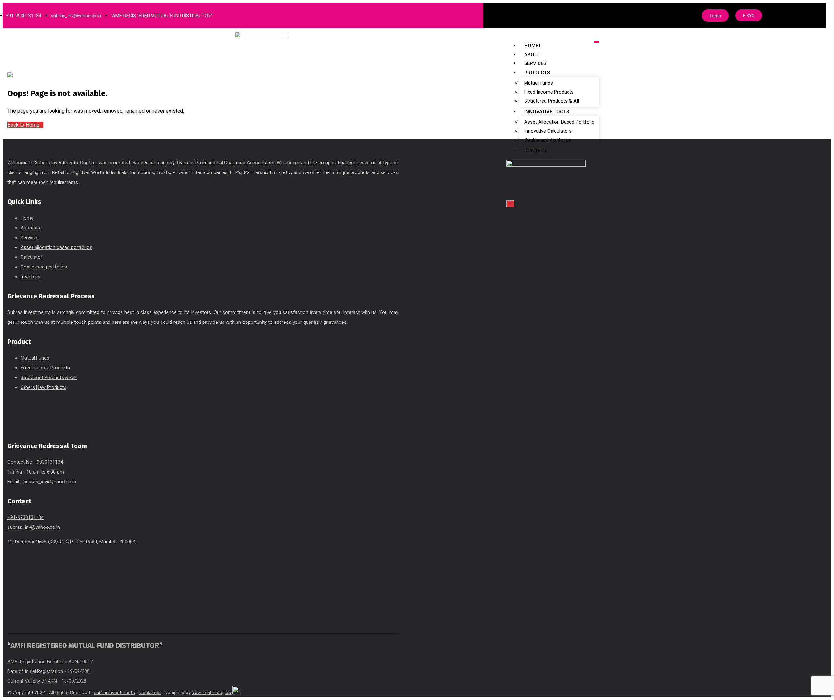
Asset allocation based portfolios (56, 247)
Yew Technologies (212, 692)
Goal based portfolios (44, 267)
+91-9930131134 (25, 517)
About (532, 55)
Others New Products (43, 387)
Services (535, 63)
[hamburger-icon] (596, 42)
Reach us (30, 277)
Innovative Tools (546, 112)
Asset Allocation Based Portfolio (559, 122)
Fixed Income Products (549, 92)
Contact (535, 151)
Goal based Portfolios (547, 140)
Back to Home (23, 125)
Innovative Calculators (548, 131)
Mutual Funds (538, 83)
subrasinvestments (114, 692)
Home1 (532, 45)
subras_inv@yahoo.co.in (33, 527)
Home (27, 218)
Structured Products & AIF (552, 101)
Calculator (31, 257)
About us (30, 228)
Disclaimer (150, 692)
